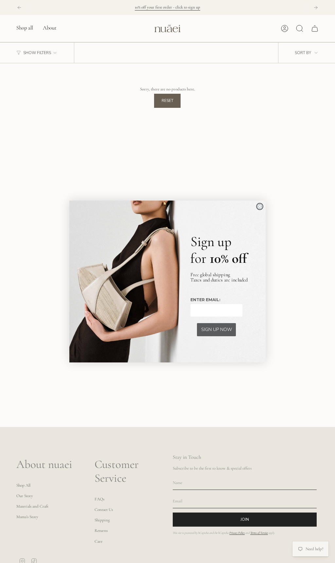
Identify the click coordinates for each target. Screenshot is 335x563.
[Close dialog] (259, 206)
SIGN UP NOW (216, 329)
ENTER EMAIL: (205, 299)
